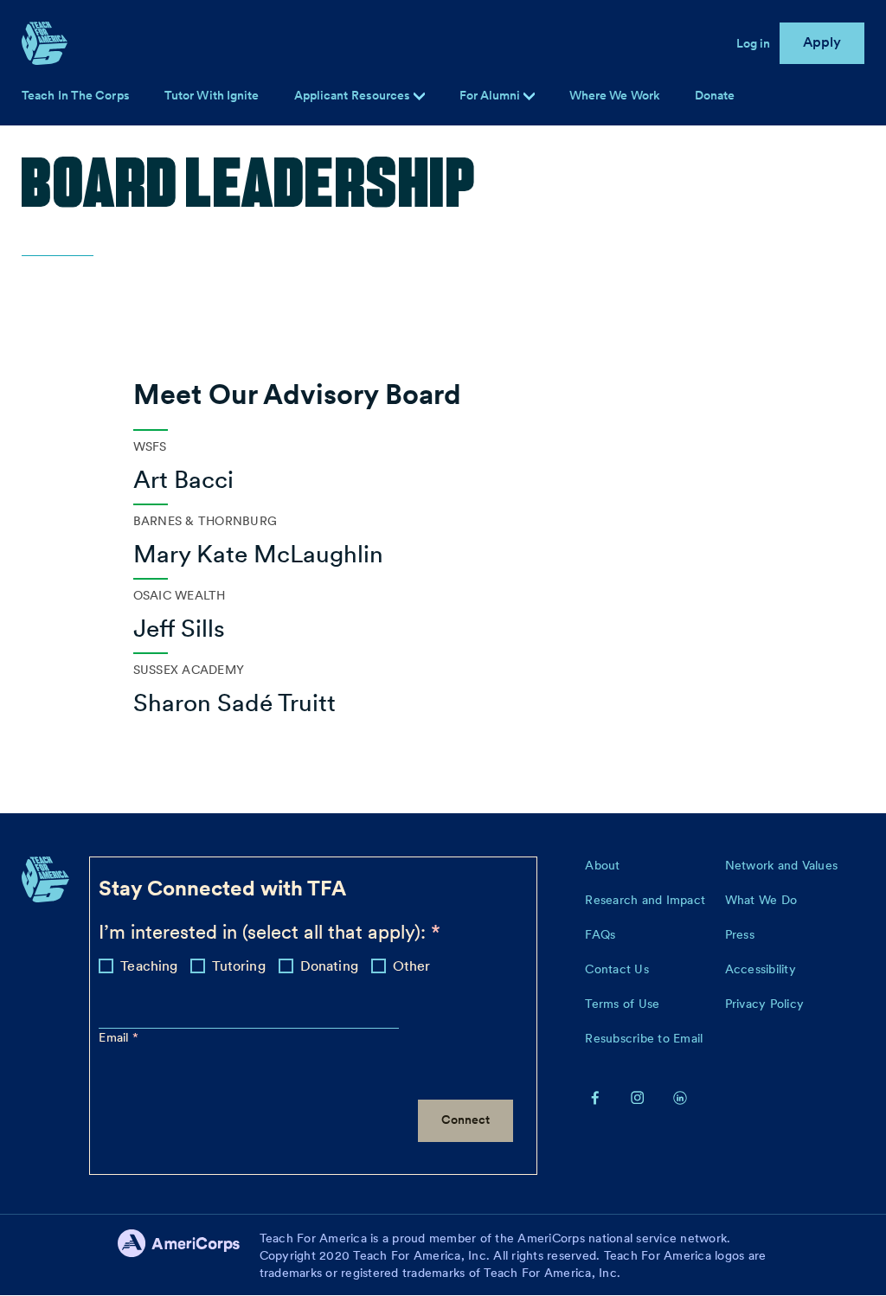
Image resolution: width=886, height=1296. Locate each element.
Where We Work (614, 95)
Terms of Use (622, 1003)
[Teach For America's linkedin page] (680, 1096)
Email (115, 1037)
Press (739, 934)
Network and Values (781, 865)
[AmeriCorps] (189, 1255)
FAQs (600, 934)
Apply (822, 42)
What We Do (761, 900)
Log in (753, 43)
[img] (529, 96)
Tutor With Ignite (212, 95)
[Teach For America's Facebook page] (595, 1096)
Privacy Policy (765, 1003)
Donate (715, 95)
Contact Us (617, 969)
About (602, 865)
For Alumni (491, 95)
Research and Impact (645, 900)
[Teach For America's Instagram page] (637, 1096)
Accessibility (760, 969)
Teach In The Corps (76, 95)
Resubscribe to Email (644, 1038)
